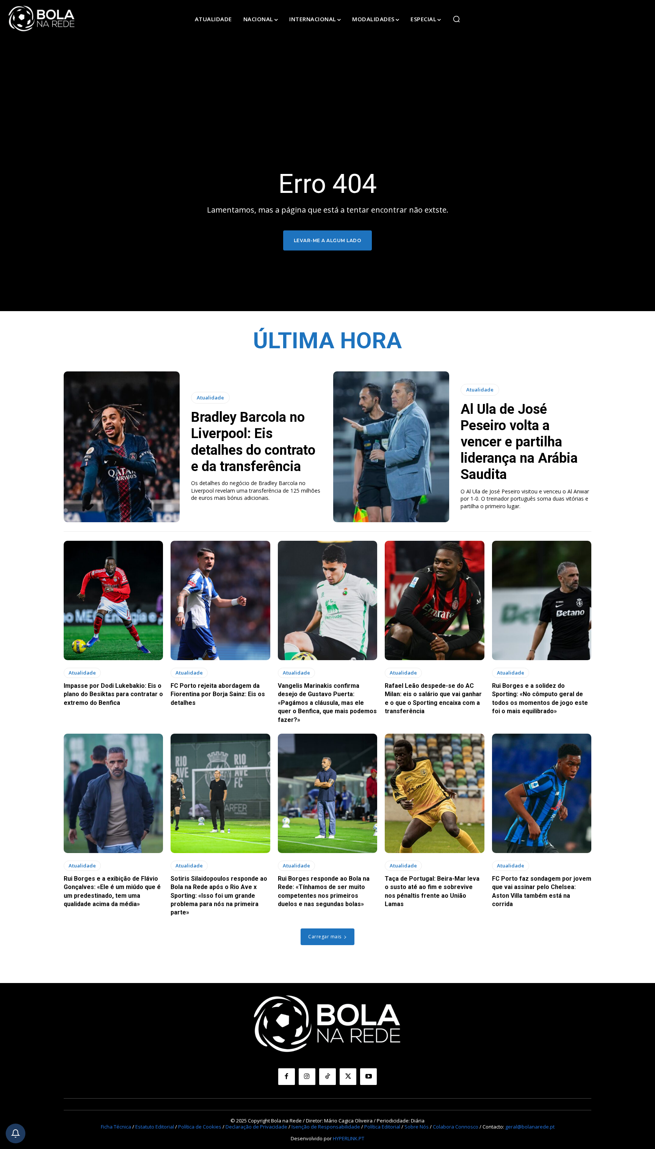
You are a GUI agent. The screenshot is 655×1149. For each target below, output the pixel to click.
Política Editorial (382, 1126)
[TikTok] (327, 1076)
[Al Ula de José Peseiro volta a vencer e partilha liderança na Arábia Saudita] (391, 446)
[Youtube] (368, 1076)
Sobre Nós (416, 1126)
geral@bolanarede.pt (530, 1126)
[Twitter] (348, 1076)
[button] (456, 19)
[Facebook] (286, 1076)
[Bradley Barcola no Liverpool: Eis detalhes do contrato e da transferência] (122, 446)
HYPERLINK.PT (348, 1138)
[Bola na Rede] (42, 19)
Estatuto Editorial (154, 1126)
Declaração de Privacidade (256, 1126)
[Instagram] (307, 1076)
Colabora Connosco (455, 1126)
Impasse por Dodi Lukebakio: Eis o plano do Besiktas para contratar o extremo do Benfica (113, 694)
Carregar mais (325, 936)
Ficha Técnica (116, 1126)
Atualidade (210, 397)
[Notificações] (15, 1133)
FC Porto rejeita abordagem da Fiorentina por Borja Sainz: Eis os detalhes (218, 694)
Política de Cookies (199, 1126)
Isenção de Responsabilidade (325, 1126)
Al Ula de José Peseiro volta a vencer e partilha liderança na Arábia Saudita (519, 442)
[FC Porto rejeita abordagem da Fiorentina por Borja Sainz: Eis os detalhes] (220, 600)
